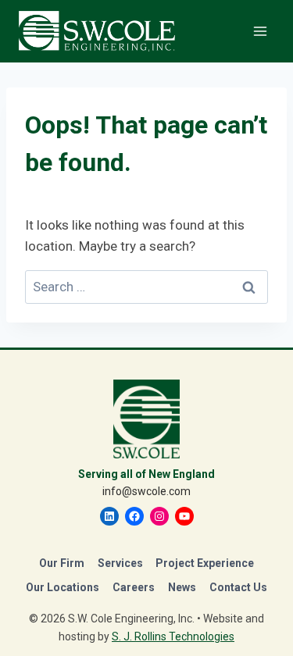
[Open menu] (259, 31)
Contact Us (238, 587)
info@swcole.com (146, 491)
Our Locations (62, 587)
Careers (134, 587)
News (182, 587)
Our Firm (61, 563)
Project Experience (204, 563)
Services (120, 563)
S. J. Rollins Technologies (173, 636)
